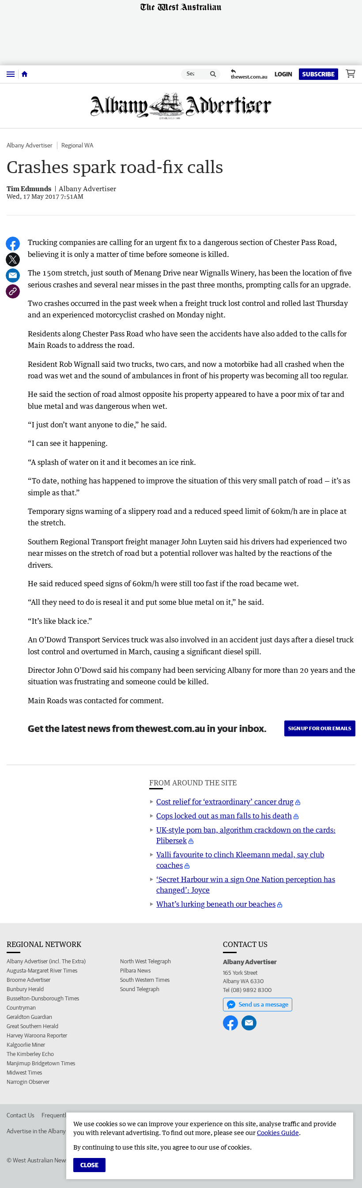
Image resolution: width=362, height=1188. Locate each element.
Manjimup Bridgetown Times (41, 1063)
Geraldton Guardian (29, 1017)
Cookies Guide (278, 1132)
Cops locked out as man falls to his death (224, 815)
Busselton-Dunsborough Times (43, 998)
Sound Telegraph (139, 989)
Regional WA (77, 145)
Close (89, 1165)
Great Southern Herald (32, 1026)
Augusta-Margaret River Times (42, 970)
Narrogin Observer (28, 1082)
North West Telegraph (145, 961)
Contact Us (20, 1115)
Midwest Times (24, 1072)
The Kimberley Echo (30, 1054)
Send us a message (263, 1004)
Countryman (21, 1007)
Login (283, 74)
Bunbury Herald (25, 989)
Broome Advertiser (28, 980)
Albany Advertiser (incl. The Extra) (46, 961)
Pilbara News (135, 970)
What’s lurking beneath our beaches (215, 904)
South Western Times (145, 980)
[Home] (24, 74)
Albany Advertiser (30, 145)
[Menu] (11, 74)
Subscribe (318, 74)
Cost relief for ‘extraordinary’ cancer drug (225, 801)
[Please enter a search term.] (213, 74)
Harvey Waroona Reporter (37, 1035)
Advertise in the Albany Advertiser (50, 1131)
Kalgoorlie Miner (26, 1044)
